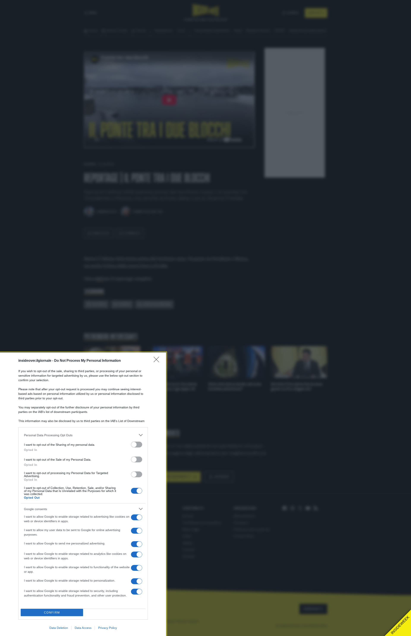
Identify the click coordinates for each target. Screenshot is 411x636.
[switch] (136, 444)
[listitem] (83, 435)
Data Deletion (58, 628)
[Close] (158, 361)
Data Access (83, 628)
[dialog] (83, 494)
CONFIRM (52, 612)
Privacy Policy (107, 628)
